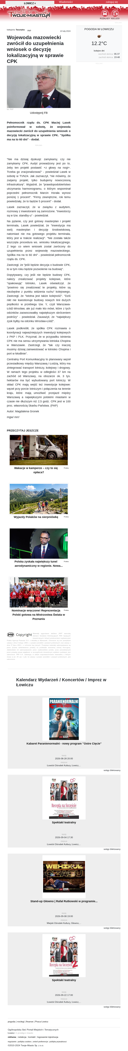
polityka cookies (24, 1042)
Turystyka (20, 30)
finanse (29, 1021)
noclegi (20, 1021)
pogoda (11, 1021)
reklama (12, 1037)
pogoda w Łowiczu (99, 29)
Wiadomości (66, 2)
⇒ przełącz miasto (24, 1033)
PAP (29, 31)
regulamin (12, 1042)
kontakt (31, 1037)
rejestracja (53, 1037)
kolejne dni (99, 50)
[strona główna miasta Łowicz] (28, 12)
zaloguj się (112, 2)
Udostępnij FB (39, 112)
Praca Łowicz (41, 1021)
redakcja (22, 1037)
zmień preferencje (40, 1042)
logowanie (42, 1037)
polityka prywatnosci (58, 1042)
